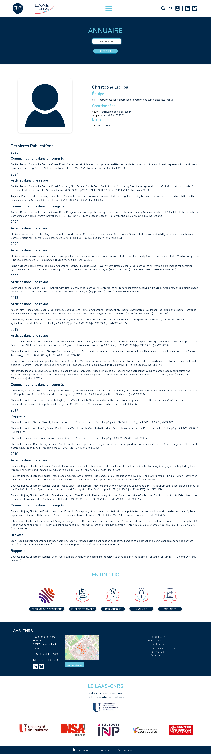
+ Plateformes (155, 644)
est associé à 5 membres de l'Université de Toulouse (105, 695)
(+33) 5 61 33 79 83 (114, 115)
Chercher (105, 50)
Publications (103, 125)
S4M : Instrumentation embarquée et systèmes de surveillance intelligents (132, 99)
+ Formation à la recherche (162, 648)
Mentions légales (128, 750)
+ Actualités (154, 655)
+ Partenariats (155, 651)
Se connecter (86, 750)
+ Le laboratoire (156, 636)
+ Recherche (154, 640)
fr (170, 8)
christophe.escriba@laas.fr (116, 111)
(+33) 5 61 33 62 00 (48, 660)
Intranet (106, 750)
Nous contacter (74, 664)
